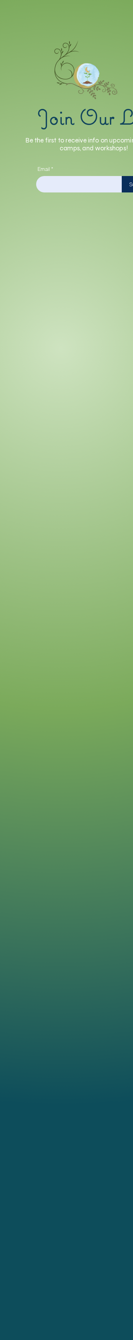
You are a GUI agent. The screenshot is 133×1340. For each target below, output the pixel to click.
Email (44, 169)
